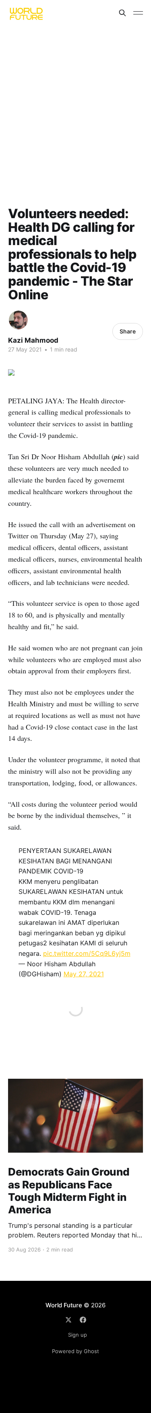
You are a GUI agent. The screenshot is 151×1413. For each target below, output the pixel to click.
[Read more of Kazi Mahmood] (18, 320)
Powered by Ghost (75, 1351)
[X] (68, 1320)
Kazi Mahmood (33, 340)
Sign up (77, 1334)
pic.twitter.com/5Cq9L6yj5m (86, 953)
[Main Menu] (138, 13)
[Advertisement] (75, 105)
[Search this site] (122, 12)
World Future (64, 1305)
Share (128, 331)
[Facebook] (83, 1320)
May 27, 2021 (84, 974)
